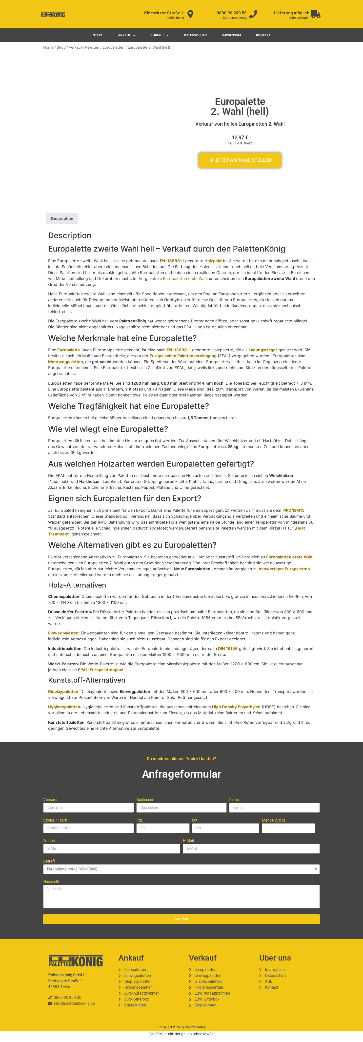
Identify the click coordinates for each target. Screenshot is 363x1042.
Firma (234, 800)
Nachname (145, 800)
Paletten (92, 47)
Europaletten (113, 47)
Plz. (139, 820)
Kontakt (263, 35)
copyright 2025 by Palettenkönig (182, 1027)
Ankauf (124, 35)
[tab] (62, 218)
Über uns (275, 958)
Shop (61, 47)
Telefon (49, 841)
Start (98, 35)
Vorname (51, 800)
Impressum (231, 35)
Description (62, 218)
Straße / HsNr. (55, 820)
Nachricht (51, 882)
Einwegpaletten (63, 632)
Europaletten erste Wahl (185, 278)
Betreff (49, 861)
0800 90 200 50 (232, 12)
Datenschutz (195, 35)
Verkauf (157, 35)
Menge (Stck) (273, 820)
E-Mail (188, 841)
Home (48, 47)
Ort (194, 820)
